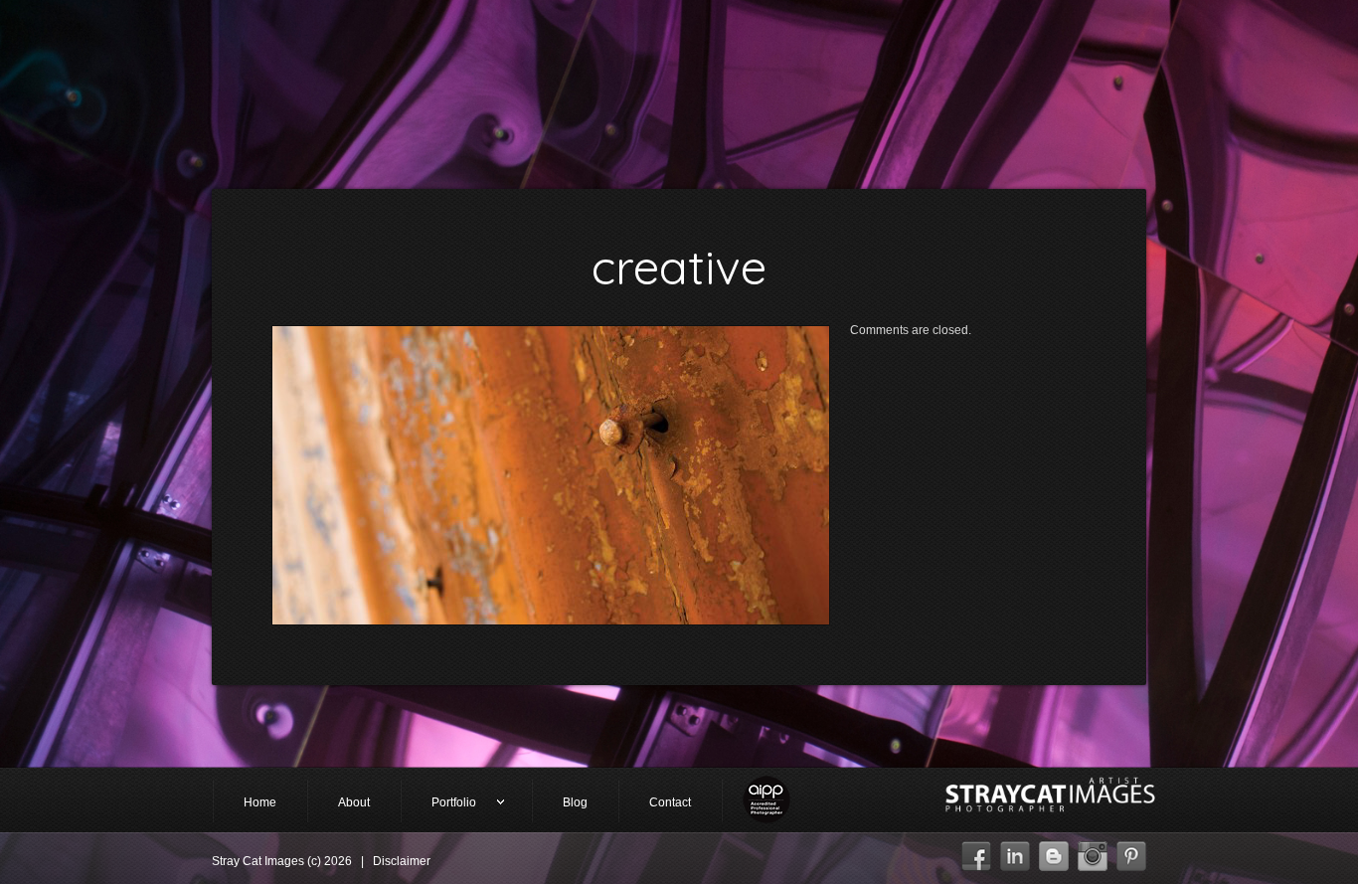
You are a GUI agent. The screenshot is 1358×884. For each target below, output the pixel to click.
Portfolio (439, 804)
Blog (575, 802)
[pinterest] (1131, 851)
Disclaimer (401, 861)
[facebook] (976, 851)
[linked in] (1015, 851)
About (354, 802)
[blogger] (1054, 851)
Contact (670, 802)
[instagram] (1092, 851)
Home (260, 802)
